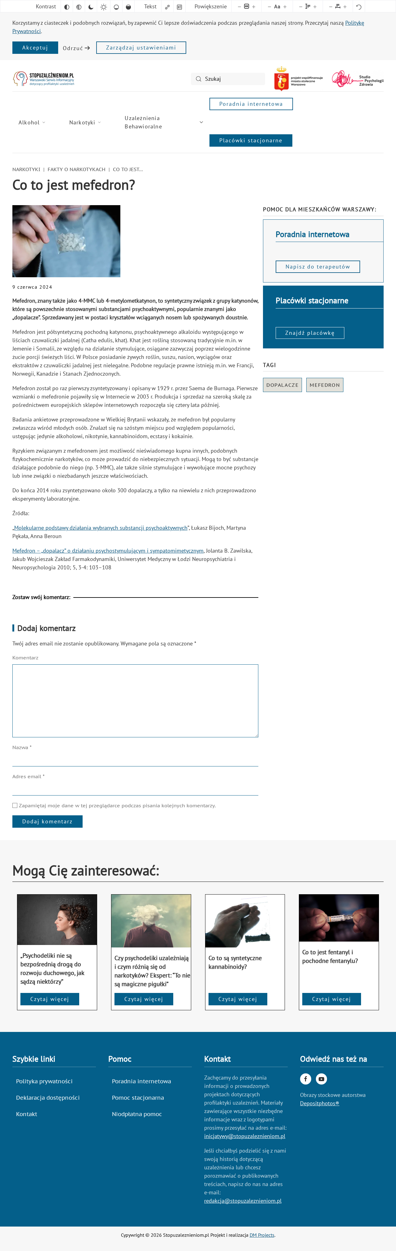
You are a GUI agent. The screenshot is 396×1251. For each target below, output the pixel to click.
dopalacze (282, 385)
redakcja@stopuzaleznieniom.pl (243, 1200)
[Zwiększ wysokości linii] (315, 6)
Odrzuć (73, 48)
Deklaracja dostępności (48, 1097)
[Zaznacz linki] (167, 6)
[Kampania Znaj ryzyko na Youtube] (321, 1079)
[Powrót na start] (43, 79)
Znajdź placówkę (310, 332)
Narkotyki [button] (82, 122)
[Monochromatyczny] (79, 6)
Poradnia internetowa (251, 103)
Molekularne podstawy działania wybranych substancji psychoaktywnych (100, 527)
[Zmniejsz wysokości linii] (300, 6)
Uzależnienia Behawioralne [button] (143, 122)
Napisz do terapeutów (318, 266)
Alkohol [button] (29, 122)
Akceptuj (35, 47)
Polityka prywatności (44, 1081)
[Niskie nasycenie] (116, 6)
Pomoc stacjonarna (138, 1097)
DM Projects (262, 1235)
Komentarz (25, 657)
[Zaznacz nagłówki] (179, 6)
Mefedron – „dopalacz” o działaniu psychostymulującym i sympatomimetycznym (108, 550)
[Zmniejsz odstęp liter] (330, 6)
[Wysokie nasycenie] (128, 6)
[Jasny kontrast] (103, 6)
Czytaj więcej (49, 999)
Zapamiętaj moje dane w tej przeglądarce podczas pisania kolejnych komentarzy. (116, 805)
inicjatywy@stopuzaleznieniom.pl (244, 1136)
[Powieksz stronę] (253, 6)
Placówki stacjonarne (250, 140)
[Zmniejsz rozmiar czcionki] (269, 6)
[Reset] (359, 6)
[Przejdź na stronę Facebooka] (305, 1079)
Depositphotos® (319, 1103)
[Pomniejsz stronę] (239, 6)
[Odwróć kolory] (67, 6)
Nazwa (22, 747)
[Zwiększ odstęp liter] (345, 6)
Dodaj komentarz (47, 821)
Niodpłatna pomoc (137, 1114)
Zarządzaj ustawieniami (141, 47)
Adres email (28, 776)
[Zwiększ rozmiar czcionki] (285, 6)
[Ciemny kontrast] (91, 6)
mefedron (325, 385)
